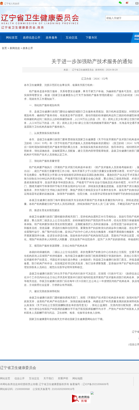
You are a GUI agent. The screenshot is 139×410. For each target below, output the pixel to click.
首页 (4, 48)
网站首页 (12, 37)
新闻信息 (15, 48)
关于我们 (48, 378)
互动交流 (71, 37)
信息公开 (19, 378)
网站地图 (77, 378)
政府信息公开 (31, 37)
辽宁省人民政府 (11, 3)
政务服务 (51, 37)
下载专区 (91, 37)
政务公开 (28, 48)
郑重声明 (63, 378)
